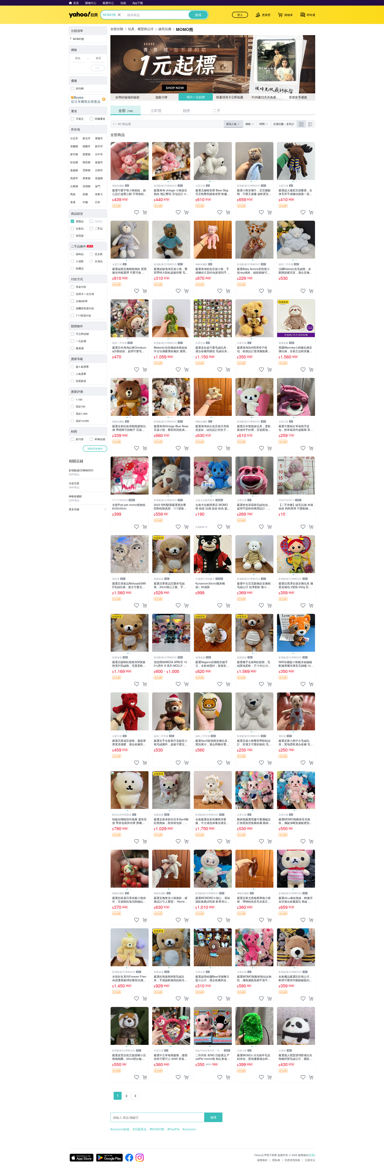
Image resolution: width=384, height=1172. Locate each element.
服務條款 (262, 1160)
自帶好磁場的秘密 (127, 97)
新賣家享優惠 (298, 97)
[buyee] (88, 99)
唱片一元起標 (196, 97)
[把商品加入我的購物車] (144, 212)
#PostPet (173, 1129)
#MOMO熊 (157, 1129)
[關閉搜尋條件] (119, 14)
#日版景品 (139, 1129)
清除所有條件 (95, 448)
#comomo (189, 1129)
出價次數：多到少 (283, 124)
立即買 (156, 110)
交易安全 (310, 1160)
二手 (216, 110)
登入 (240, 15)
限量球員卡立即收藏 (229, 97)
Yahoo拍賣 (83, 15)
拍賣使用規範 (292, 1160)
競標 (186, 110)
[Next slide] (187, 161)
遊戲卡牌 (161, 97)
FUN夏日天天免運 (264, 97)
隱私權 (276, 1160)
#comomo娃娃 (120, 1129)
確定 (97, 68)
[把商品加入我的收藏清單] (136, 212)
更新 (311, 1155)
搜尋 (213, 1117)
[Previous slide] (154, 161)
